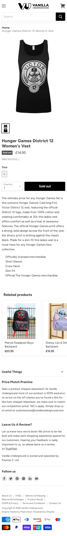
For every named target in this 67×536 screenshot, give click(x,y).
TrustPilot (11, 448)
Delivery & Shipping (35, 495)
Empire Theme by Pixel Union (17, 511)
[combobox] (29, 17)
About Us (7, 495)
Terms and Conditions (33, 503)
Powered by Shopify (43, 511)
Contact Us (55, 503)
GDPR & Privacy (10, 503)
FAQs (18, 495)
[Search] (60, 17)
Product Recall (35, 499)
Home (6, 27)
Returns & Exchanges (13, 499)
